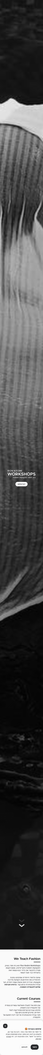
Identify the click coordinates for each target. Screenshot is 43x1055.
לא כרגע (24, 1047)
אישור (35, 1047)
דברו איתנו (21, 484)
